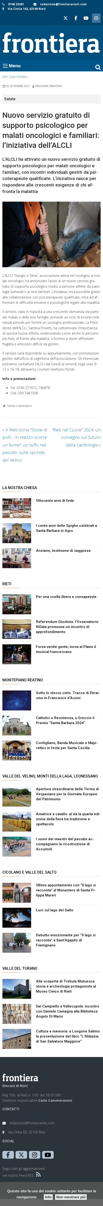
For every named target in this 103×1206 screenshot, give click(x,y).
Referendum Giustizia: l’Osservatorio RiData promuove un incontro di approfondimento (67, 627)
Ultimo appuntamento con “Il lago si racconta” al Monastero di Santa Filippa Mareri (66, 890)
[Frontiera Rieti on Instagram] (96, 18)
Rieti (5, 77)
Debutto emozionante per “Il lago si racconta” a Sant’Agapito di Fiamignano (66, 940)
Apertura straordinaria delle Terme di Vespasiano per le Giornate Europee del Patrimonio (67, 794)
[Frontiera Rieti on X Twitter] (65, 18)
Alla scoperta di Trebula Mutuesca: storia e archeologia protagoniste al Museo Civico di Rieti (66, 986)
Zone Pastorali (19, 77)
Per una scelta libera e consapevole (66, 597)
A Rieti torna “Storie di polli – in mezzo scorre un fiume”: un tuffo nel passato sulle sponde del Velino (24, 445)
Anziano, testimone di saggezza (63, 550)
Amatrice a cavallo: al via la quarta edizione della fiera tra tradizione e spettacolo (68, 819)
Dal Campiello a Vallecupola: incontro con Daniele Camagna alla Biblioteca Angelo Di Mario (67, 1011)
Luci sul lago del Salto (54, 910)
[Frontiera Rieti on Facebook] (75, 18)
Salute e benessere (19, 406)
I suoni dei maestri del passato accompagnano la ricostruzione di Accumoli (65, 844)
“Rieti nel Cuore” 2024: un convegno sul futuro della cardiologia (76, 437)
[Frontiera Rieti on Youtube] (86, 18)
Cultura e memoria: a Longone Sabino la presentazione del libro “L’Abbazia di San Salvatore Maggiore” (68, 1036)
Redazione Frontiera (48, 86)
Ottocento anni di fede (55, 500)
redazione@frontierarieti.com (63, 4)
